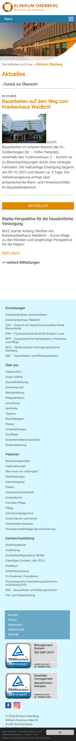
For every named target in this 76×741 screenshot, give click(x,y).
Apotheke (11, 408)
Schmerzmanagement (19, 513)
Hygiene (10, 413)
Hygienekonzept (15, 466)
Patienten (12, 454)
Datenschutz (16, 629)
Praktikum (11, 566)
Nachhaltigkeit (14, 419)
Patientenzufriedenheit (19, 492)
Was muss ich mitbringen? (22, 471)
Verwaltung (12, 403)
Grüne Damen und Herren (21, 518)
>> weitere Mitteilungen (21, 262)
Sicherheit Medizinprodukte (22, 439)
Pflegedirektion (15, 398)
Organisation (13, 371)
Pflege (9, 508)
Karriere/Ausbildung (19, 538)
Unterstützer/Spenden (19, 523)
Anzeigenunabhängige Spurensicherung (30, 529)
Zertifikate (11, 434)
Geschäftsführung (16, 382)
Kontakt (13, 615)
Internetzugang (15, 482)
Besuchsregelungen (17, 461)
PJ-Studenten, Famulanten (21, 576)
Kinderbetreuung (15, 445)
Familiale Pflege (15, 503)
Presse (9, 424)
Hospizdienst (13, 497)
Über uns (11, 365)
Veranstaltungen (15, 429)
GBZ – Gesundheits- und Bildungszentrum (31, 356)
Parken (9, 487)
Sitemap (13, 634)
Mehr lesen (11, 253)
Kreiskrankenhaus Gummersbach (26, 314)
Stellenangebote (15, 545)
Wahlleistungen (15, 476)
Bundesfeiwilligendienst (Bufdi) (25, 555)
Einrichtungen (15, 308)
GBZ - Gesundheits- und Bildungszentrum (31, 590)
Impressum (15, 624)
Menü (8, 19)
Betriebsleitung (14, 392)
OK (60, 732)
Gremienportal (14, 387)
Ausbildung (12, 550)
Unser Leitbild (14, 377)
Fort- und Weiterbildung (20, 595)
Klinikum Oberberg (49, 64)
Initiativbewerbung (17, 571)
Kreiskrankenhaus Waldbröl (22, 320)
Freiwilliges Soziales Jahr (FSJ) (25, 560)
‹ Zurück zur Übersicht (19, 84)
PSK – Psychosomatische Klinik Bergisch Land (34, 333)
